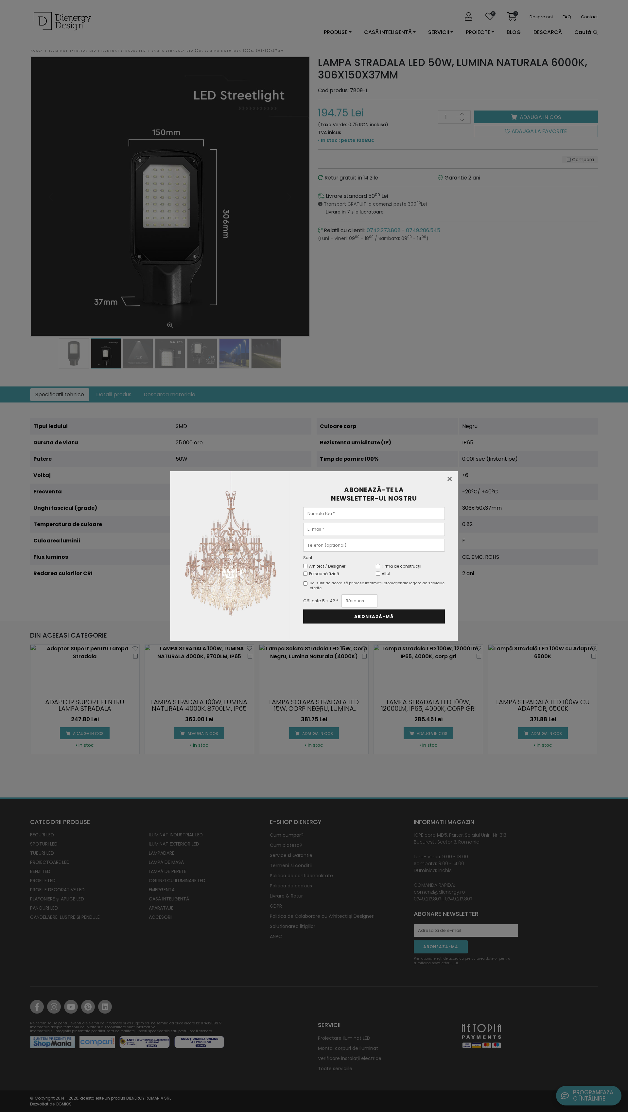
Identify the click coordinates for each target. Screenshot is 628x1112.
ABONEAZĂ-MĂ (374, 616)
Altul (386, 573)
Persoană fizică (324, 573)
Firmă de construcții (401, 566)
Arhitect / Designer (327, 566)
